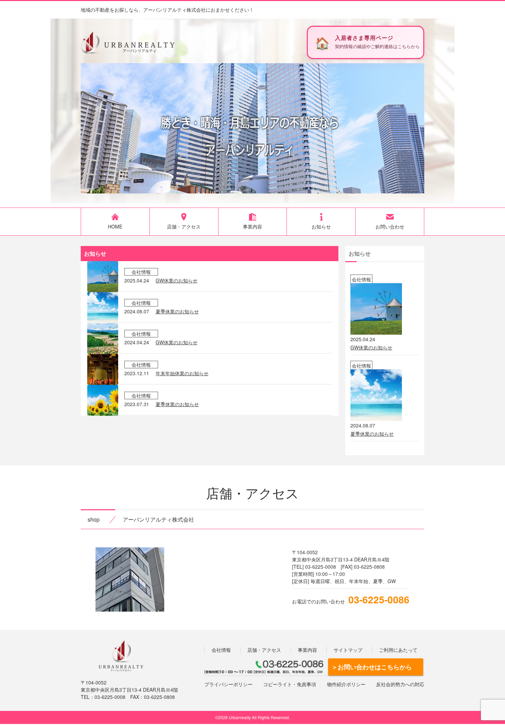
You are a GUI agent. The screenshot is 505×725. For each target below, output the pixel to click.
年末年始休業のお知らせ (182, 373)
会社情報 (221, 649)
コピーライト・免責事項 (289, 684)
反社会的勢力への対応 (400, 684)
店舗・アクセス (264, 649)
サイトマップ (348, 649)
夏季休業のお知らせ (177, 311)
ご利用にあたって (398, 649)
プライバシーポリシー (228, 684)
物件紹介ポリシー (346, 684)
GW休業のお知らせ (177, 280)
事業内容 (307, 649)
